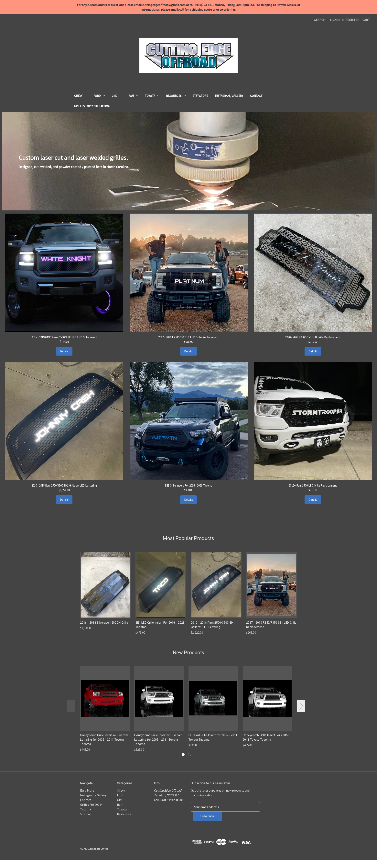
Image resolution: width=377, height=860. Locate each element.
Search (319, 20)
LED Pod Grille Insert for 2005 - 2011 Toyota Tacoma (212, 737)
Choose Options (105, 584)
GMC (114, 96)
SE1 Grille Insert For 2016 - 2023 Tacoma (188, 485)
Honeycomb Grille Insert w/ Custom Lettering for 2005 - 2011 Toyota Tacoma (104, 739)
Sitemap (86, 814)
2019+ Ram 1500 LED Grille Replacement (313, 485)
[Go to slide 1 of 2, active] (183, 754)
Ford (97, 96)
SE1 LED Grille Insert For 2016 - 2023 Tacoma (159, 625)
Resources (174, 96)
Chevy (78, 96)
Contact (256, 96)
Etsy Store (200, 96)
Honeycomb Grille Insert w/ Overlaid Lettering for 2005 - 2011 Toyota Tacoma (158, 739)
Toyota (150, 96)
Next (301, 706)
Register (352, 20)
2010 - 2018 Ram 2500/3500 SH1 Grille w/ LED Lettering (64, 485)
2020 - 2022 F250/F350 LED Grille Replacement (312, 337)
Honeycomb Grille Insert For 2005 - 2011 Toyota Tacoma (266, 737)
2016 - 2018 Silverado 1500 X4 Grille (104, 622)
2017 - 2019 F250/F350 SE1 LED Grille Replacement (188, 337)
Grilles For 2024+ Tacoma (92, 106)
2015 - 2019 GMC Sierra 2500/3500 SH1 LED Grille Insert (64, 337)
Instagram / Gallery (229, 96)
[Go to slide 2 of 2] (189, 754)
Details (64, 351)
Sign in (335, 20)
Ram (131, 96)
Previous (71, 706)
